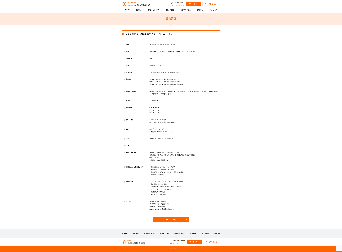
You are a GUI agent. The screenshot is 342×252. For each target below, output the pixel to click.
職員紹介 (139, 10)
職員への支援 (170, 10)
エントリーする (171, 220)
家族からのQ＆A (153, 10)
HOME (127, 10)
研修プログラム (186, 10)
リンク (218, 233)
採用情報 (200, 10)
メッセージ (213, 10)
